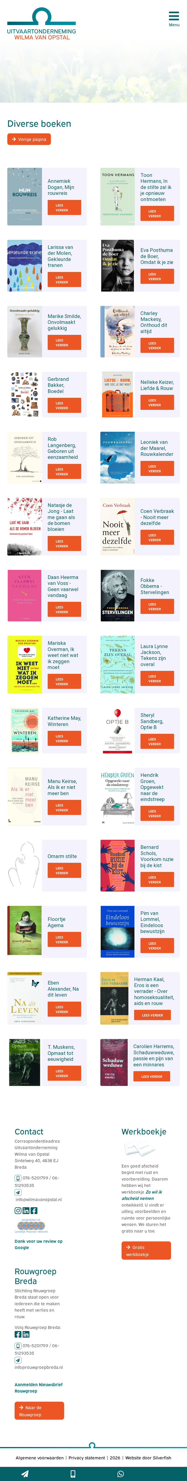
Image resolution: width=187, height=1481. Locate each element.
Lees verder (62, 207)
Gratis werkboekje (137, 1250)
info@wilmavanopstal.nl (39, 1199)
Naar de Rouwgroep (30, 1410)
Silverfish (162, 1457)
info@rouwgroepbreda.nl (39, 1367)
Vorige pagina (32, 139)
